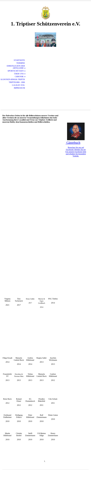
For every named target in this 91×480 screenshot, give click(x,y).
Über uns (19, 74)
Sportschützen (16, 71)
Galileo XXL (18, 85)
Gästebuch (73, 142)
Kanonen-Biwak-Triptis (13, 79)
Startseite (19, 60)
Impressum (19, 88)
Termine (20, 63)
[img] (45, 13)
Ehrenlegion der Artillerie (16, 67)
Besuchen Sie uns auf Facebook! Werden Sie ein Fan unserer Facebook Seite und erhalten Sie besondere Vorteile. (75, 151)
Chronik (19, 77)
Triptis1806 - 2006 (17, 82)
